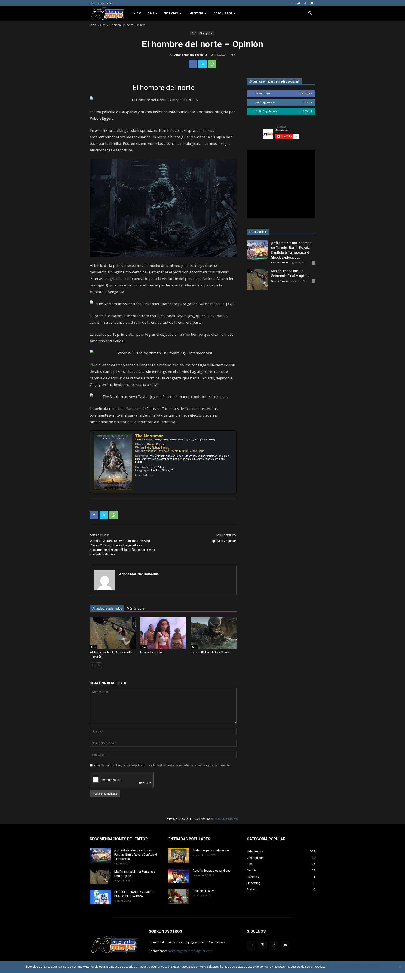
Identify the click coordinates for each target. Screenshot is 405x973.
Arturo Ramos (279, 262)
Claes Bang (197, 450)
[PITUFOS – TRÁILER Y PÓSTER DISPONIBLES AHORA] (100, 897)
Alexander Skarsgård (156, 450)
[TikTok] (305, 3)
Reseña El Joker (203, 891)
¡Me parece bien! (338, 966)
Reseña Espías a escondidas (211, 870)
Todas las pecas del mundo (211, 850)
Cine (150, 13)
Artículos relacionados (107, 608)
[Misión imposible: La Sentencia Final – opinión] (113, 633)
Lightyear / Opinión (224, 541)
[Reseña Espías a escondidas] (178, 876)
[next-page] (99, 665)
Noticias (171, 13)
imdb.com (148, 475)
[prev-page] (92, 665)
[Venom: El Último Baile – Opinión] (214, 633)
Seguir (307, 102)
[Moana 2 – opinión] (163, 633)
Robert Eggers (156, 444)
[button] (310, 14)
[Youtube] (312, 3)
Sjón (147, 447)
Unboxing (195, 13)
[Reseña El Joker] (178, 896)
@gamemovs (226, 818)
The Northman (149, 436)
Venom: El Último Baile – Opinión (211, 652)
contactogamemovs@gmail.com (190, 951)
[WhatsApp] (212, 64)
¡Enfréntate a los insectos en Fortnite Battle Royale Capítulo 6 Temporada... (135, 854)
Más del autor (136, 608)
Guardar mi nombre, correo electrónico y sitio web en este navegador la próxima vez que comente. (162, 765)
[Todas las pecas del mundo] (178, 855)
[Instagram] (298, 3)
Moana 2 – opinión (151, 652)
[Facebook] (291, 3)
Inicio (137, 13)
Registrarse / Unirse (101, 2)
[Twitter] (202, 64)
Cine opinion (206, 33)
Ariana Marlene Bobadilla (190, 54)
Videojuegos (222, 13)
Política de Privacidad (365, 966)
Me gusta (305, 93)
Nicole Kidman (179, 450)
